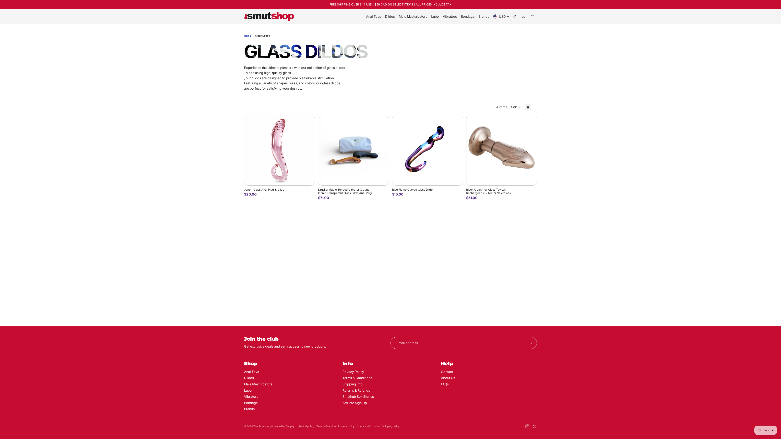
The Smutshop (261, 426)
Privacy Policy (353, 372)
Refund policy (306, 426)
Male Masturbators (258, 384)
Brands (249, 409)
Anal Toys (251, 372)
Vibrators (251, 396)
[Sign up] (531, 343)
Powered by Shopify (283, 426)
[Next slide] (308, 150)
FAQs (445, 384)
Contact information (368, 426)
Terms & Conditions (357, 378)
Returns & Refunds (356, 390)
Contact (447, 372)
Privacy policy (346, 426)
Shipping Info (353, 384)
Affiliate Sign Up (355, 403)
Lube (248, 390)
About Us (448, 378)
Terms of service (326, 426)
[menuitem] (373, 16)
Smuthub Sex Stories (358, 396)
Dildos (249, 378)
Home (247, 35)
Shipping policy (391, 426)
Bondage (251, 403)
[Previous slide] (250, 150)
